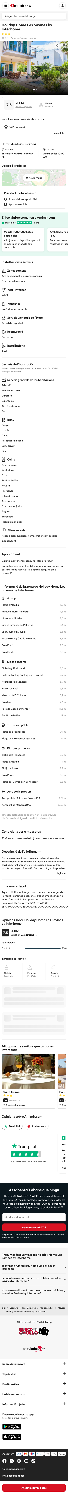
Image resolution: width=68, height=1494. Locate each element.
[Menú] (5, 5)
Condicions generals (13, 1468)
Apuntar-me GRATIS (34, 1227)
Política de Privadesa (19, 1237)
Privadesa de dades (13, 1475)
